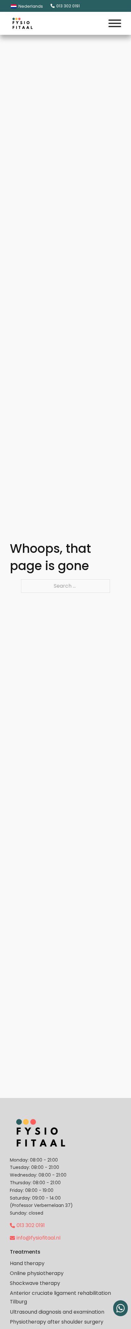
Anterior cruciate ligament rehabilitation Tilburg (60, 1297)
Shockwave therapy (35, 1283)
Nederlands (30, 6)
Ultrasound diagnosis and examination (57, 1312)
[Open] (114, 23)
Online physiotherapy (37, 1273)
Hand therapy (27, 1263)
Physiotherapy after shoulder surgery (56, 1321)
